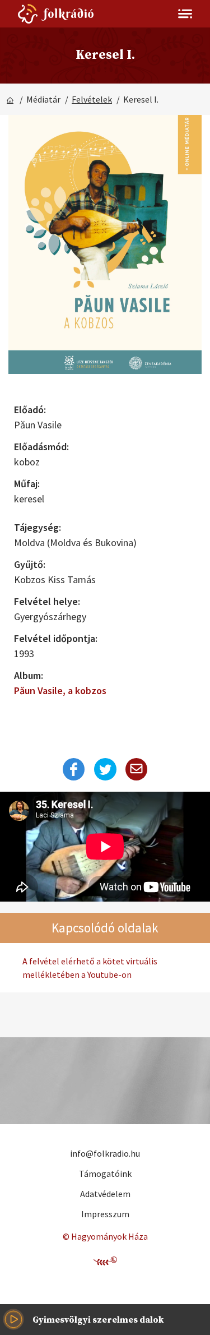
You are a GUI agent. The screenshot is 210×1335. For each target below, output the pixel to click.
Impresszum (105, 1213)
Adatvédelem (105, 1193)
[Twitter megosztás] (105, 769)
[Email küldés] (136, 769)
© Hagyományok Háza (105, 1236)
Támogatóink (105, 1173)
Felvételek (92, 99)
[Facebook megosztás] (74, 769)
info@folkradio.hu (105, 1153)
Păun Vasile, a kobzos (60, 690)
